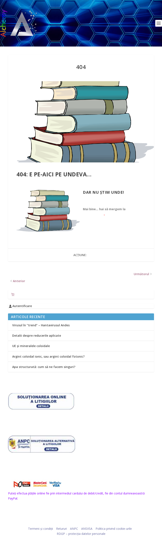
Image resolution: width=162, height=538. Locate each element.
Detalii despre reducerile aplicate (36, 336)
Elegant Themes (73, 522)
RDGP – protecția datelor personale (81, 534)
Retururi (61, 529)
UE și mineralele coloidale (31, 346)
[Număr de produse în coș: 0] (13, 294)
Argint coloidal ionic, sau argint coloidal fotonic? (48, 356)
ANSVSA (86, 529)
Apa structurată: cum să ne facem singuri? (43, 367)
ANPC (74, 529)
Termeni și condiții (40, 529)
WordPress (110, 522)
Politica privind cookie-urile (114, 529)
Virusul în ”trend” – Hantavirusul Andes (41, 325)
